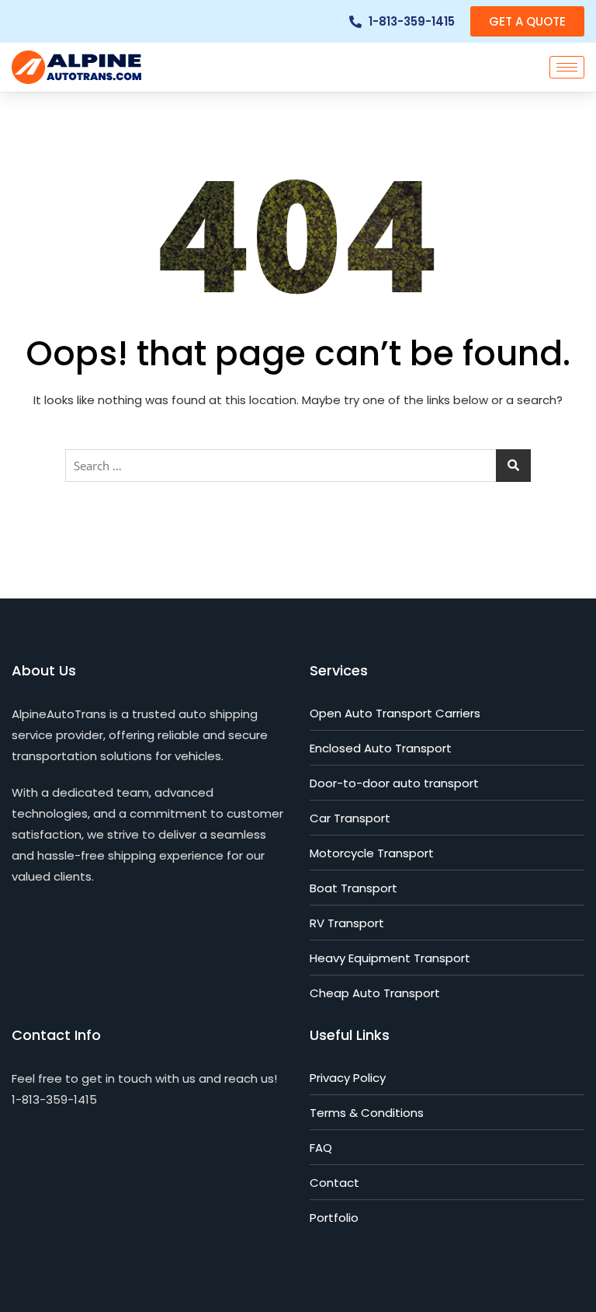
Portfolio (334, 1217)
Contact (334, 1182)
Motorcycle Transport (372, 853)
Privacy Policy (348, 1077)
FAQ (321, 1147)
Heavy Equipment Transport (390, 958)
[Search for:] (298, 465)
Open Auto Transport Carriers (395, 713)
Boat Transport (353, 888)
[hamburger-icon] (566, 67)
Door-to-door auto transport (394, 783)
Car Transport (350, 818)
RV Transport (347, 923)
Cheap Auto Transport (375, 993)
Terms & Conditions (367, 1112)
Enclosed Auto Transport (381, 748)
